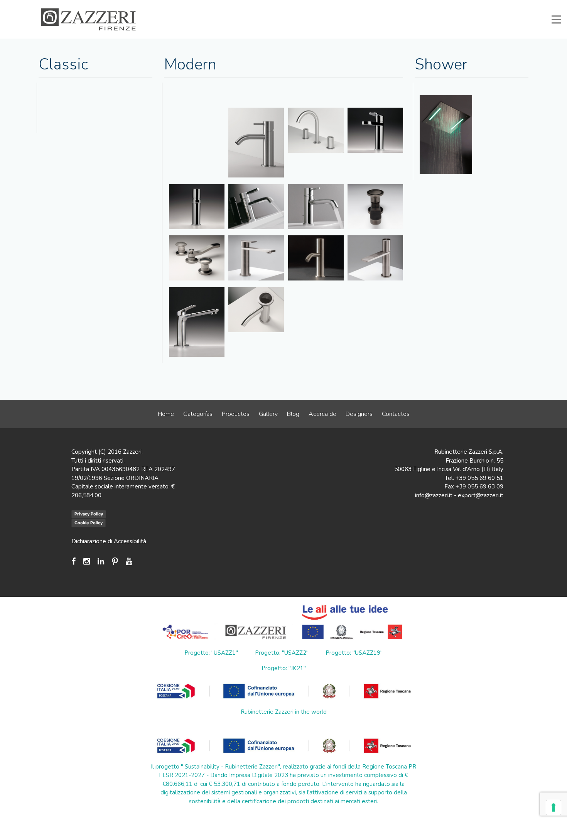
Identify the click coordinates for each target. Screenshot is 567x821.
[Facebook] (75, 561)
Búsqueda (506, 5)
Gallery (268, 414)
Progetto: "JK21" (284, 668)
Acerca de (322, 414)
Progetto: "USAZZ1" (211, 653)
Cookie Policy (88, 522)
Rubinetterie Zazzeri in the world (284, 712)
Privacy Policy (88, 514)
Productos (236, 414)
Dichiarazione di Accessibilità (108, 541)
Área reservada (433, 5)
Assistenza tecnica (327, 5)
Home (166, 414)
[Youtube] (129, 561)
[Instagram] (86, 561)
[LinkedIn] (101, 561)
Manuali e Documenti (382, 5)
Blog (293, 414)
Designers (359, 414)
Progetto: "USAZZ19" (354, 653)
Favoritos (472, 5)
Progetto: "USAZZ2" (282, 653)
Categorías (198, 414)
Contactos (396, 414)
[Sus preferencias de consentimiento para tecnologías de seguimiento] (553, 807)
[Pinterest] (115, 561)
